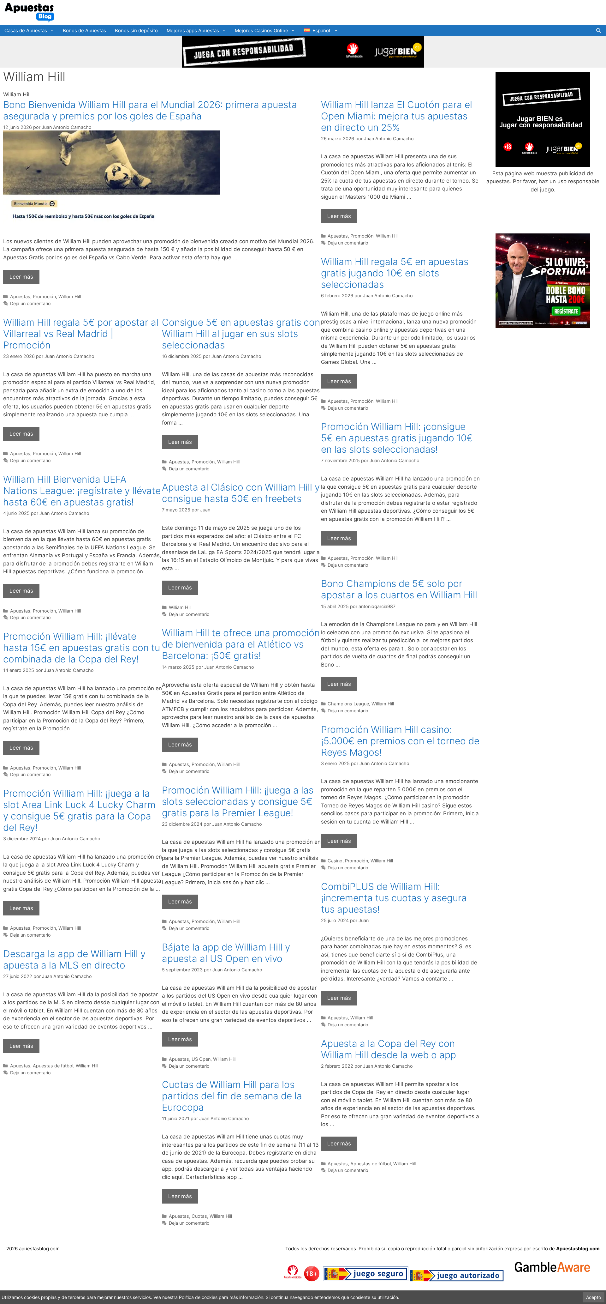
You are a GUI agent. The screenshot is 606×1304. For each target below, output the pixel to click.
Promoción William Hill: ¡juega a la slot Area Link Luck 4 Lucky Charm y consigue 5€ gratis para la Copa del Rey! (79, 810)
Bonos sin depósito (136, 30)
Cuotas (199, 1216)
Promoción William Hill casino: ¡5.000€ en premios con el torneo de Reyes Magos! (400, 741)
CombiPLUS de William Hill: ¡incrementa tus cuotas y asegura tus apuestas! (394, 898)
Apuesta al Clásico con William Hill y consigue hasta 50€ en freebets (241, 492)
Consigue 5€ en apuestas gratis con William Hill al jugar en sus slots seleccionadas (241, 334)
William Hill (69, 296)
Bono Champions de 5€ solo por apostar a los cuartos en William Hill (399, 589)
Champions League (348, 703)
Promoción (44, 296)
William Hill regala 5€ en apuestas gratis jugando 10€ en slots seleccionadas (394, 273)
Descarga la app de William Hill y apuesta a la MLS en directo (74, 959)
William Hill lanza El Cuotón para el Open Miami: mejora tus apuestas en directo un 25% (396, 116)
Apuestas (20, 296)
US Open (201, 1059)
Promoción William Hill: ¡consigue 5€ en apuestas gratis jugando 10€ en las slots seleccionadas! (397, 438)
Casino (335, 860)
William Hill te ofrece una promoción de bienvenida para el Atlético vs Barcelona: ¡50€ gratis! (241, 644)
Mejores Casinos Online (261, 30)
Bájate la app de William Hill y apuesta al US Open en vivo (226, 952)
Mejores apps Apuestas (193, 30)
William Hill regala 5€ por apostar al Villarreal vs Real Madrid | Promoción (80, 334)
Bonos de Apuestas (84, 30)
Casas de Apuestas (25, 30)
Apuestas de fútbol (53, 1065)
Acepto (593, 1297)
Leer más (21, 277)
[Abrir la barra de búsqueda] (598, 30)
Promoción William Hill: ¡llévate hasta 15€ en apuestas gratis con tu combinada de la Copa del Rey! (81, 648)
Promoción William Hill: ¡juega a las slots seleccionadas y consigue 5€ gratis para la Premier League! (237, 801)
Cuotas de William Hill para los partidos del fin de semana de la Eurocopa (232, 1096)
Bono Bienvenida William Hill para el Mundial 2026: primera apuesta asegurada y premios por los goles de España (150, 110)
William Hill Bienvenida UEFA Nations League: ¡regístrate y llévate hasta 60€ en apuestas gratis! (82, 491)
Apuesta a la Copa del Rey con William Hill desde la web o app (388, 1049)
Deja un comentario (30, 303)
